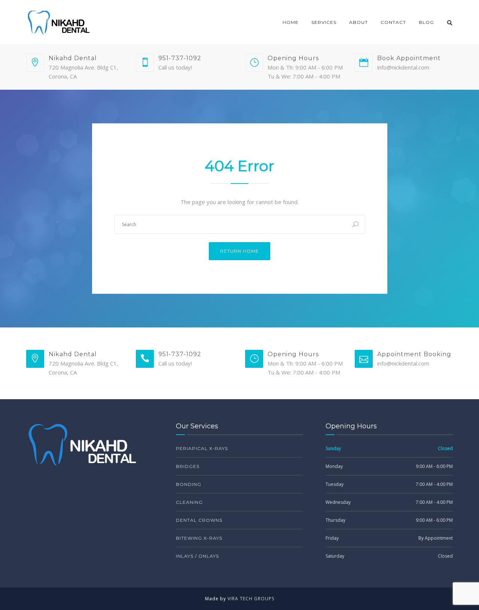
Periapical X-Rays (202, 448)
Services (323, 22)
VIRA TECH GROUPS (251, 598)
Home (291, 22)
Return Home (239, 251)
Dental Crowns (199, 520)
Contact (393, 22)
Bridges (187, 466)
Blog (426, 22)
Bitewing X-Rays (199, 538)
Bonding (188, 484)
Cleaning (189, 502)
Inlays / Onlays (197, 556)
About (358, 22)
